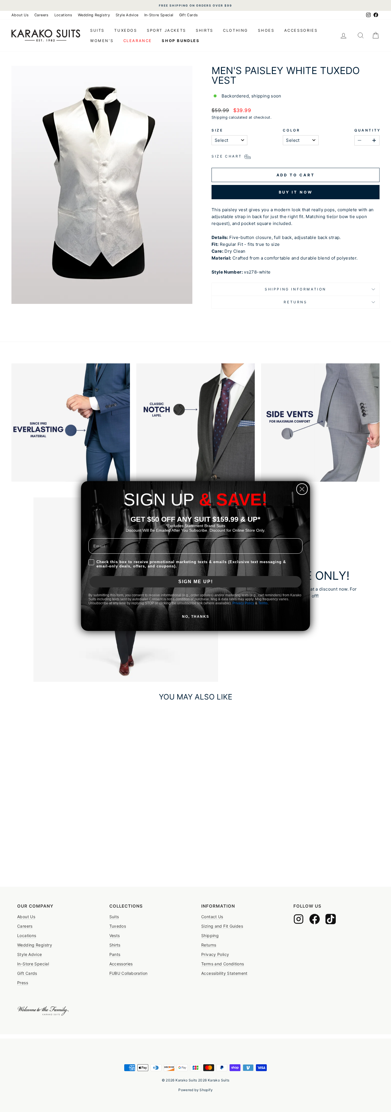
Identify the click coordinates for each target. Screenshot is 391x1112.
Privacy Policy (243, 603)
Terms (263, 603)
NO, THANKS (195, 617)
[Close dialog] (302, 489)
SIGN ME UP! (195, 581)
